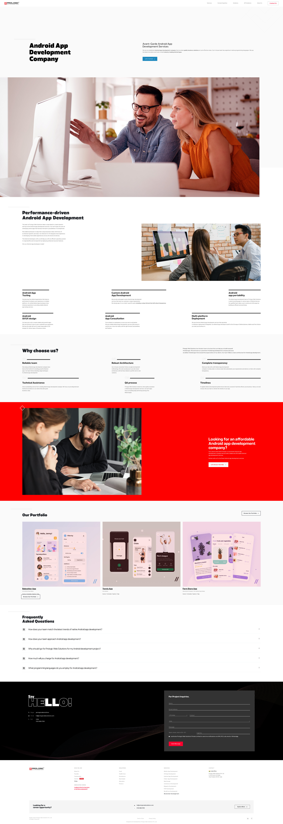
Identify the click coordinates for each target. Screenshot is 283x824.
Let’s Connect (149, 59)
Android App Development (171, 776)
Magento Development (170, 786)
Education (122, 781)
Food (120, 771)
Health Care (122, 774)
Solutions (235, 3)
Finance (121, 783)
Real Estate (122, 779)
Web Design (167, 781)
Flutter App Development (170, 779)
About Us (76, 771)
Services (209, 3)
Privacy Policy (152, 818)
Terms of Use (140, 818)
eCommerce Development (171, 783)
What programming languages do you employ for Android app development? (60, 668)
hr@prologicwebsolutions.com (45, 716)
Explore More (241, 806)
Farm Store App (190, 589)
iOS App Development (170, 774)
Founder (76, 774)
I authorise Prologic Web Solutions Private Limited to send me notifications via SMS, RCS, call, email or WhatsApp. (204, 736)
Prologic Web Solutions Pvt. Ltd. (149, 821)
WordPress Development (170, 791)
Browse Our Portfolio (250, 513)
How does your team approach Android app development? (52, 639)
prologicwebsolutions (42, 712)
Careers (76, 778)
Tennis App (108, 589)
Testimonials (77, 776)
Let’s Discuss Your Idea (217, 464)
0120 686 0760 (40, 721)
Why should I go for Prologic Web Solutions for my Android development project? (62, 649)
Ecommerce (122, 776)
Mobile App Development (170, 771)
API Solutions (247, 3)
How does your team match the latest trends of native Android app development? (62, 629)
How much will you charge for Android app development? (51, 658)
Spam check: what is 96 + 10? (177, 732)
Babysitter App (29, 589)
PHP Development (169, 788)
